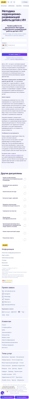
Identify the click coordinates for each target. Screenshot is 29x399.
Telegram (7, 299)
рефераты (19, 155)
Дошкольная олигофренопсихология (9, 218)
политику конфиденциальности (17, 59)
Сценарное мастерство (9, 211)
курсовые (8, 155)
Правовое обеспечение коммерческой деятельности (11, 205)
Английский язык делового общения (10, 186)
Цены (3, 330)
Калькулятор (5, 335)
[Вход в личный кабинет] (11, 2)
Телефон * (4, 43)
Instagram (7, 294)
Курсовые (18, 5)
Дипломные (11, 5)
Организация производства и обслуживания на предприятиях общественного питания (12, 225)
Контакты (5, 347)
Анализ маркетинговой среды (11, 231)
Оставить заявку (13, 54)
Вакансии (5, 262)
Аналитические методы (9, 191)
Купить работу (22, 397)
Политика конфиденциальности (11, 252)
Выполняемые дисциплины (10, 342)
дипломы (13, 155)
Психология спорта (8, 238)
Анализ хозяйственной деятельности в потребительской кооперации (12, 179)
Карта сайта (5, 255)
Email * (3, 48)
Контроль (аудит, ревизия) (10, 198)
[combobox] (5, 45)
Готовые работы (7, 327)
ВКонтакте (7, 302)
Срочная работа (6, 332)
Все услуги (3, 5)
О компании (5, 265)
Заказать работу (8, 397)
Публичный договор (8, 257)
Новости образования (8, 340)
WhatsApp (7, 296)
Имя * (3, 38)
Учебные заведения (8, 345)
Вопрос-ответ (6, 337)
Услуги (4, 325)
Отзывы (4, 260)
